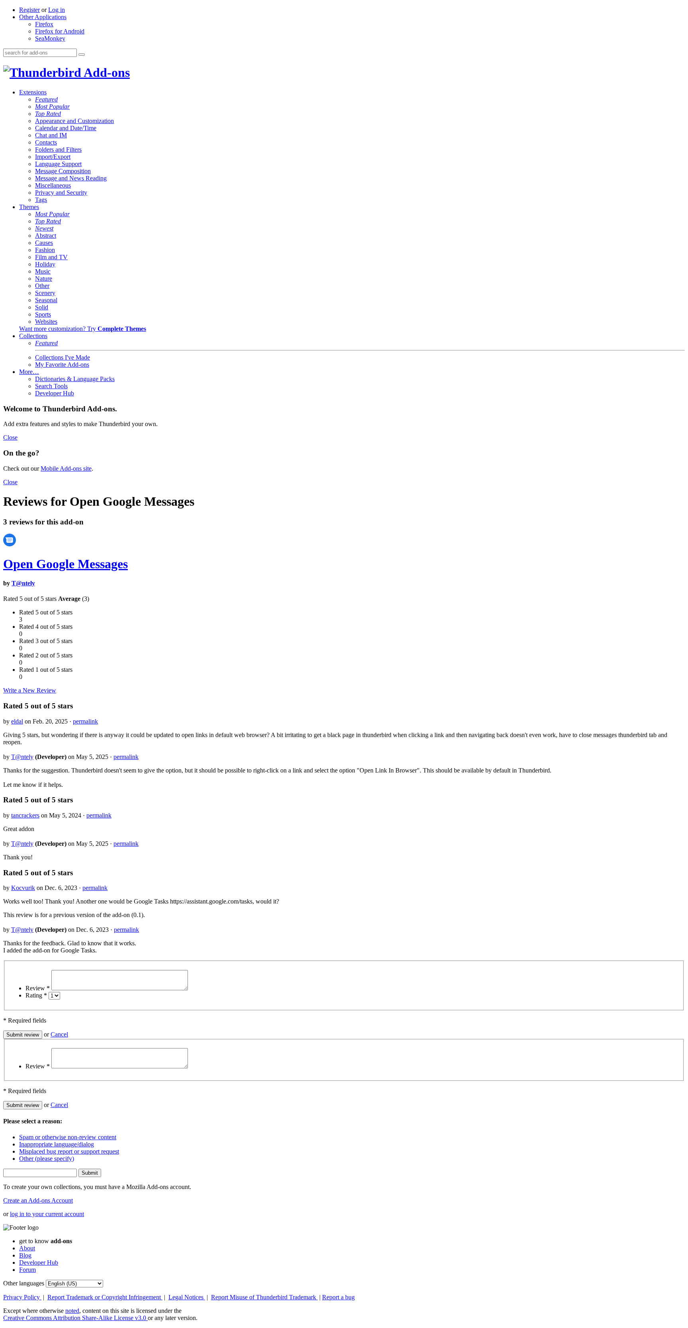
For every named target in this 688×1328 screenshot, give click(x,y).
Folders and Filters (58, 149)
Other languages (23, 1283)
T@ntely (23, 583)
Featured (46, 99)
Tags (41, 199)
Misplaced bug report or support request (69, 1151)
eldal (17, 721)
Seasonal (46, 300)
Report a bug (338, 1297)
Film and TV (51, 257)
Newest (44, 228)
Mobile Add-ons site (66, 468)
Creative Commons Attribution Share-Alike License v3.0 (75, 1317)
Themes (29, 206)
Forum (27, 1269)
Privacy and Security (61, 192)
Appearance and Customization (74, 120)
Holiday (45, 264)
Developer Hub (54, 393)
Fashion (45, 249)
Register (29, 9)
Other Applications (42, 17)
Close (10, 437)
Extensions (33, 92)
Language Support (58, 163)
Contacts (46, 142)
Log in (56, 9)
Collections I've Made (62, 357)
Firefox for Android (59, 31)
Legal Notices (186, 1297)
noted (72, 1310)
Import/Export (52, 156)
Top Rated (48, 113)
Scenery (45, 292)
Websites (46, 321)
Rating (36, 995)
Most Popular (52, 106)
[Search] (81, 54)
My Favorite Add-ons (62, 364)
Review (37, 988)
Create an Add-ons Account (38, 1200)
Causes (44, 242)
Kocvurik (23, 887)
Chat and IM (51, 135)
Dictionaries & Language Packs (75, 379)
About (27, 1248)
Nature (43, 278)
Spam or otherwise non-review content (67, 1137)
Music (43, 271)
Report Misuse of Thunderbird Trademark (264, 1297)
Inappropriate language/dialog (56, 1144)
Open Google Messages (65, 564)
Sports (43, 314)
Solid (41, 307)
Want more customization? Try (82, 328)
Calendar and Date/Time (65, 128)
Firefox (44, 24)
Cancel (59, 1034)
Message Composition (63, 171)
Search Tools (51, 386)
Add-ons (105, 72)
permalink (85, 721)
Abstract (45, 235)
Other (42, 285)
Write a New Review (29, 690)
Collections (33, 335)
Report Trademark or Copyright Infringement (104, 1297)
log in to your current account (47, 1214)
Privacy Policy (22, 1297)
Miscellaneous (53, 185)
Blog (25, 1255)
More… (29, 371)
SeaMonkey (50, 38)
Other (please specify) (46, 1158)
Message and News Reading (71, 178)
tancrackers (25, 815)
